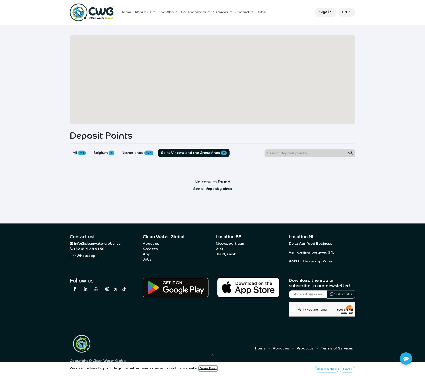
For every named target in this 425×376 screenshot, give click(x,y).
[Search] (350, 153)
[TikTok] (124, 289)
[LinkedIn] (85, 289)
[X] (116, 289)
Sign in (325, 12)
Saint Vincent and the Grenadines (193, 153)
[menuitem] (126, 12)
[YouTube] (96, 289)
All (78, 153)
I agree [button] (347, 369)
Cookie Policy (208, 368)
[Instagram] (107, 289)
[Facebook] (74, 289)
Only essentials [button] (327, 369)
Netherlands (136, 153)
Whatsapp (85, 256)
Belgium (102, 153)
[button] (212, 354)
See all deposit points (212, 189)
